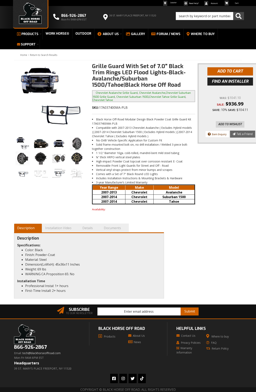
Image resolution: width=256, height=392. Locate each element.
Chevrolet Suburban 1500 (132, 97)
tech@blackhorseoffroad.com (41, 353)
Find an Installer (230, 81)
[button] (210, 16)
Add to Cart (230, 71)
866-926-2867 (30, 347)
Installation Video (58, 228)
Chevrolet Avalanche (152, 93)
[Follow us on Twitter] (133, 378)
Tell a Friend (244, 134)
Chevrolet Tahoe (103, 100)
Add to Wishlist (230, 124)
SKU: (95, 107)
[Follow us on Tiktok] (142, 378)
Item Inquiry (219, 134)
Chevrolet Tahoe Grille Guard (167, 97)
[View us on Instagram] (123, 378)
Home (23, 55)
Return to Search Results (43, 55)
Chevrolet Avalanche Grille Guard (117, 93)
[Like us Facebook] (114, 378)
